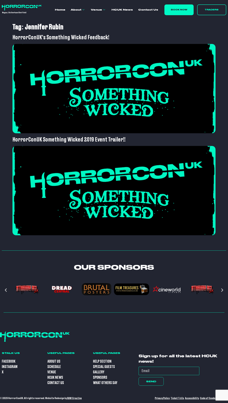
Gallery (98, 372)
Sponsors (100, 377)
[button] (6, 290)
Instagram (9, 367)
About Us (53, 361)
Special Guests (104, 367)
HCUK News (122, 9)
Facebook (8, 361)
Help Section (102, 361)
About (76, 9)
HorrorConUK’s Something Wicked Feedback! (60, 37)
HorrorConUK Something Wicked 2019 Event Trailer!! (69, 140)
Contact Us (148, 9)
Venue (96, 9)
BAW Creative (74, 398)
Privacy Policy (162, 398)
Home (60, 9)
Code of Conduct (209, 398)
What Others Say (105, 383)
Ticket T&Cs (177, 398)
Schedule (54, 367)
